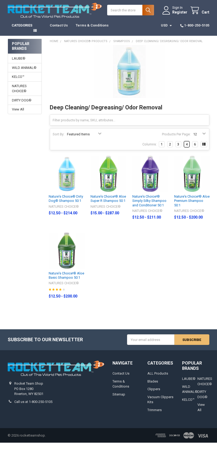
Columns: (149, 144)
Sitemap (118, 394)
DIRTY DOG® (21, 100)
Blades (152, 381)
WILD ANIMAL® (24, 68)
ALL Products (157, 373)
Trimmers (154, 410)
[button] (108, 452)
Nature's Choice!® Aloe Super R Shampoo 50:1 (108, 198)
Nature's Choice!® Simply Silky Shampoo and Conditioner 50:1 (149, 200)
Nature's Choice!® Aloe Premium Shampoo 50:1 (192, 200)
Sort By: (58, 134)
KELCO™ (18, 77)
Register (179, 12)
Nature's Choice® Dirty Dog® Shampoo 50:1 (66, 198)
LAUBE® (18, 58)
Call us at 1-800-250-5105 (33, 402)
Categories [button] (22, 25)
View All (18, 109)
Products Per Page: (176, 134)
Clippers (153, 389)
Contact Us (59, 25)
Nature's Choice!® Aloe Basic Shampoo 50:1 (66, 275)
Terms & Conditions (92, 25)
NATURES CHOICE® (19, 88)
